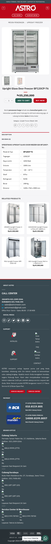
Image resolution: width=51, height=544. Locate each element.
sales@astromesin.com (15, 304)
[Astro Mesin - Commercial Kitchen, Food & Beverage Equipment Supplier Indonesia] (25, 8)
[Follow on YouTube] (28, 320)
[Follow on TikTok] (9, 320)
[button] (3, 8)
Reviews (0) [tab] (6, 139)
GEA (36, 121)
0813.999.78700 (11, 516)
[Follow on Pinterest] (18, 320)
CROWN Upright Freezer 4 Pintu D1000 (13, 228)
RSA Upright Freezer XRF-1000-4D (13, 262)
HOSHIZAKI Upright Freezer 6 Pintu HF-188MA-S (38, 228)
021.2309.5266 (16, 299)
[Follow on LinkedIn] (23, 320)
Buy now (40, 100)
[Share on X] (23, 125)
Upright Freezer (35, 22)
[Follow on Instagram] (4, 320)
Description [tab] (7, 134)
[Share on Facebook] (19, 125)
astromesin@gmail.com (15, 307)
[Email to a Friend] (27, 125)
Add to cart (24, 100)
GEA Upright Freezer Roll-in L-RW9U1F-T (37, 262)
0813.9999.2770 (12, 448)
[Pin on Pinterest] (31, 125)
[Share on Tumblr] (35, 125)
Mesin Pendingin (16, 22)
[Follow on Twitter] (14, 320)
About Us (13, 537)
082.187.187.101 (12, 485)
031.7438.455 (17, 302)
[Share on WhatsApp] (15, 125)
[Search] (47, 8)
